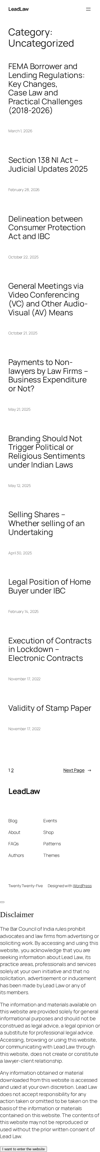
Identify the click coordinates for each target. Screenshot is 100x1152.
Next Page (77, 770)
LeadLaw (18, 9)
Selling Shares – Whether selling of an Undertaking (46, 523)
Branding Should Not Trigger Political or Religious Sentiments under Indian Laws (46, 451)
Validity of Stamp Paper (49, 708)
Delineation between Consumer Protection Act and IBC (47, 227)
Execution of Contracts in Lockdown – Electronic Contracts (50, 649)
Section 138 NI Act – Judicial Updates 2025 (48, 164)
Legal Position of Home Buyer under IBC (49, 586)
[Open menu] (88, 9)
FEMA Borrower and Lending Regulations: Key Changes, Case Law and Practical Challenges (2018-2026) (46, 88)
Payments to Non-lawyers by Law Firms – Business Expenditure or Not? (48, 375)
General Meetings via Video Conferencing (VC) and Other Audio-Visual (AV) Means (48, 299)
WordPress (82, 885)
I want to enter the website (23, 1149)
